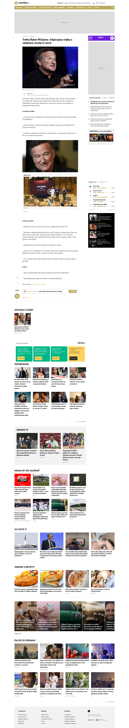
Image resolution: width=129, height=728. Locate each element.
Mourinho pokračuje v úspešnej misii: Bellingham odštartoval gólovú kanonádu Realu (40, 516)
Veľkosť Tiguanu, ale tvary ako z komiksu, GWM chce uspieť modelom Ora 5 (59, 515)
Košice (15, 495)
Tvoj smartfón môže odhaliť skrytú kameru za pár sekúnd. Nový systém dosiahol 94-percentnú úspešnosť (77, 554)
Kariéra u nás (21, 721)
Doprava (71, 518)
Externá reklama (45, 717)
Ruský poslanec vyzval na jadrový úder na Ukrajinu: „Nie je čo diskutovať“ (24, 554)
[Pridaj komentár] (17, 277)
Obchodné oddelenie (69, 719)
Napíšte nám (21, 723)
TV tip (98, 215)
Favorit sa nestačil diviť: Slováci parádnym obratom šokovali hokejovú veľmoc (22, 516)
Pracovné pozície (22, 343)
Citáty (43, 284)
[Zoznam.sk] (92, 720)
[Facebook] (89, 711)
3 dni (104, 98)
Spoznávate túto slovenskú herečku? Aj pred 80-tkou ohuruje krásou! (102, 102)
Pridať (73, 291)
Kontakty (67, 711)
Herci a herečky (59, 7)
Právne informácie (22, 714)
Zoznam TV (22, 429)
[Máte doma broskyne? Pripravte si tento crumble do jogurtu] (77, 579)
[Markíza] (90, 186)
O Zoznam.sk (22, 711)
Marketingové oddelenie (70, 723)
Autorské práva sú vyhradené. (95, 716)
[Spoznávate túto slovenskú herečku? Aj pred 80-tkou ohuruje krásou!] (93, 234)
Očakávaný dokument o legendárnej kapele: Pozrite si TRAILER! (101, 120)
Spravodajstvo (67, 714)
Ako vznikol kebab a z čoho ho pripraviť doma (100, 590)
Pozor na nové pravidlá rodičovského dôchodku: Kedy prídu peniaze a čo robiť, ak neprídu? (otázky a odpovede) (59, 491)
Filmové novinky (31, 7)
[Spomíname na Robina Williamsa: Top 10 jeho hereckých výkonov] (22, 319)
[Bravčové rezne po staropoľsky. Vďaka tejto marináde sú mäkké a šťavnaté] (26, 579)
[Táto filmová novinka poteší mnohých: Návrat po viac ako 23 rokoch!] (93, 226)
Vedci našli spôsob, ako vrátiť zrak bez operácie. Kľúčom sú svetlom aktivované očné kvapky (101, 554)
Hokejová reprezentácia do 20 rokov (22, 520)
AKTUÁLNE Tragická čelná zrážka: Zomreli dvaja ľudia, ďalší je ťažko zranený (22, 490)
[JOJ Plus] (90, 205)
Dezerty (67, 593)
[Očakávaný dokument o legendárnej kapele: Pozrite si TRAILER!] (93, 242)
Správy (18, 457)
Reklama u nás (44, 714)
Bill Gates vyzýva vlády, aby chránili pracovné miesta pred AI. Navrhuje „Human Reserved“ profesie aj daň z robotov (51, 554)
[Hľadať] (113, 7)
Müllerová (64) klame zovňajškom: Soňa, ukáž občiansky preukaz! (100, 125)
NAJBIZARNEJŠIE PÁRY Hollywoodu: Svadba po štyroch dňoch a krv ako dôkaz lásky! (101, 108)
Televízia (70, 7)
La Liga (34, 520)
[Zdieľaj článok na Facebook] (17, 283)
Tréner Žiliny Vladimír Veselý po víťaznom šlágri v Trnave (50, 452)
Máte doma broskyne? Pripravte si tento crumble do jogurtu (76, 590)
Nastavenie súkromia (23, 719)
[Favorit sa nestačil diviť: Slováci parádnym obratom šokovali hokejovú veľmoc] (22, 505)
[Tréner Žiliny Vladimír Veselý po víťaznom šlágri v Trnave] (50, 441)
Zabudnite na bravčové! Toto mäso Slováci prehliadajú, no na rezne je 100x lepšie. (51, 591)
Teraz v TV (92, 182)
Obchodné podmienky (46, 719)
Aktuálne (19, 7)
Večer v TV (103, 182)
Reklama (43, 711)
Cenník (42, 721)
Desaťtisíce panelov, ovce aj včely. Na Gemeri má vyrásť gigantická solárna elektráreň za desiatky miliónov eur (77, 491)
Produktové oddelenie (69, 717)
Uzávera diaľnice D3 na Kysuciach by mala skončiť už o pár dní (78, 515)
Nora (79, 3)
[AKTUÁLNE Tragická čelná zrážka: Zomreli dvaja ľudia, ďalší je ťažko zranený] (22, 480)
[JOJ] (90, 191)
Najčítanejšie (95, 98)
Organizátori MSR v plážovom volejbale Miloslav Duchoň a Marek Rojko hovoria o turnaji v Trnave (72, 455)
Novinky (32, 36)
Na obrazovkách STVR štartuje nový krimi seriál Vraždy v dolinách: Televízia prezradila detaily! (104, 218)
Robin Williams (35, 284)
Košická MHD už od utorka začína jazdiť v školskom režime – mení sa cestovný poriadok (40, 490)
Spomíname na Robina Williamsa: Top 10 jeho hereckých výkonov (21, 329)
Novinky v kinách (45, 7)
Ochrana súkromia (22, 717)
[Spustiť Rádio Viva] (101, 37)
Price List (43, 723)
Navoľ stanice (91, 209)
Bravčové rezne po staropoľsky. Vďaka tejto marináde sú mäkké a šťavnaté (26, 590)
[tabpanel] (101, 114)
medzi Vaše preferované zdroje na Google (44, 291)
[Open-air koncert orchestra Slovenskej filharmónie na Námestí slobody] (27, 441)
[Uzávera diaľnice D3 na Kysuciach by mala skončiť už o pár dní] (78, 505)
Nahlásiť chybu (26, 297)
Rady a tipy (93, 593)
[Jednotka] (90, 196)
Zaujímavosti (80, 7)
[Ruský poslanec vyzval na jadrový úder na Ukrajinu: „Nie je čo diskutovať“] (26, 541)
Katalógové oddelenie (69, 721)
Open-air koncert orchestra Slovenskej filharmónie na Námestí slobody (27, 452)
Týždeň (111, 98)
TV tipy (96, 7)
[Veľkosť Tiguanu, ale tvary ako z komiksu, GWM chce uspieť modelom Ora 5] (59, 505)
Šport (90, 7)
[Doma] (90, 200)
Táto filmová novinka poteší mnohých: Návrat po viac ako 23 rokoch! (101, 114)
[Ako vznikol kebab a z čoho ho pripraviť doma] (103, 579)
